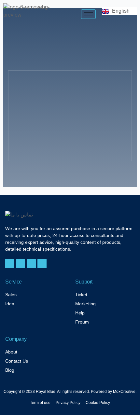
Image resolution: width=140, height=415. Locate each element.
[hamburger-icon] (88, 14)
